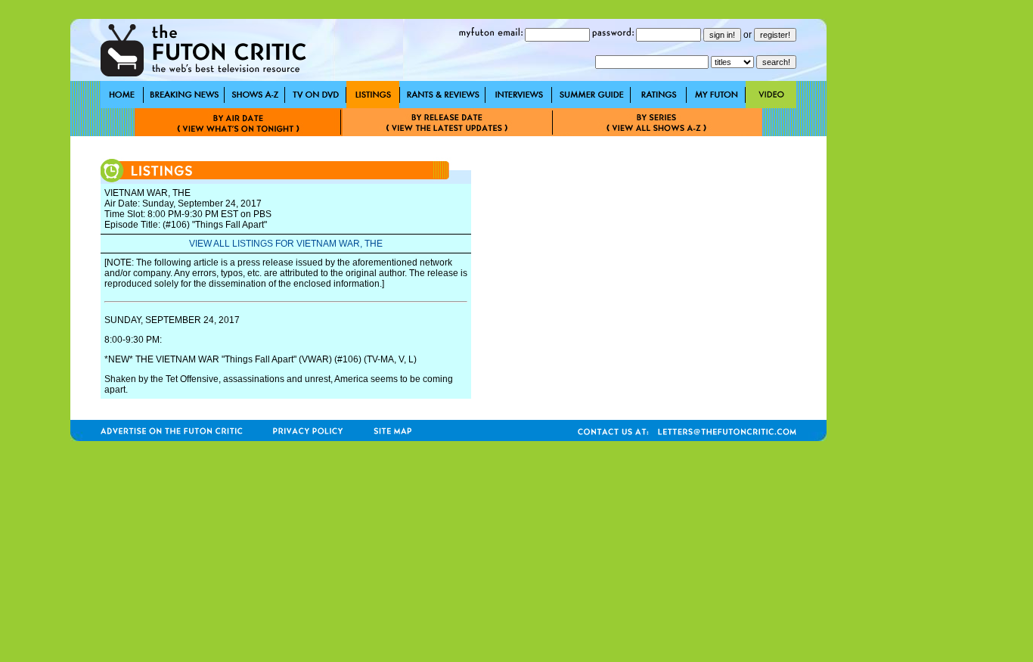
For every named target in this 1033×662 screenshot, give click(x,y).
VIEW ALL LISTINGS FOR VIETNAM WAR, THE (286, 243)
